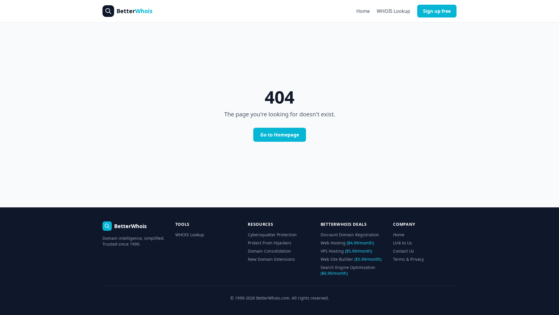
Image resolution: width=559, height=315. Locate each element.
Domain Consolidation (269, 251)
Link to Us (402, 243)
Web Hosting (347, 243)
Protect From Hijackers (269, 243)
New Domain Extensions (271, 259)
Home (363, 11)
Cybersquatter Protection (272, 234)
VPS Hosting (346, 251)
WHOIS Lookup (393, 11)
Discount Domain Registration (350, 234)
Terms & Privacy (408, 259)
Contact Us (403, 251)
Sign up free (437, 11)
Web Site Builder (351, 259)
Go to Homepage (279, 135)
